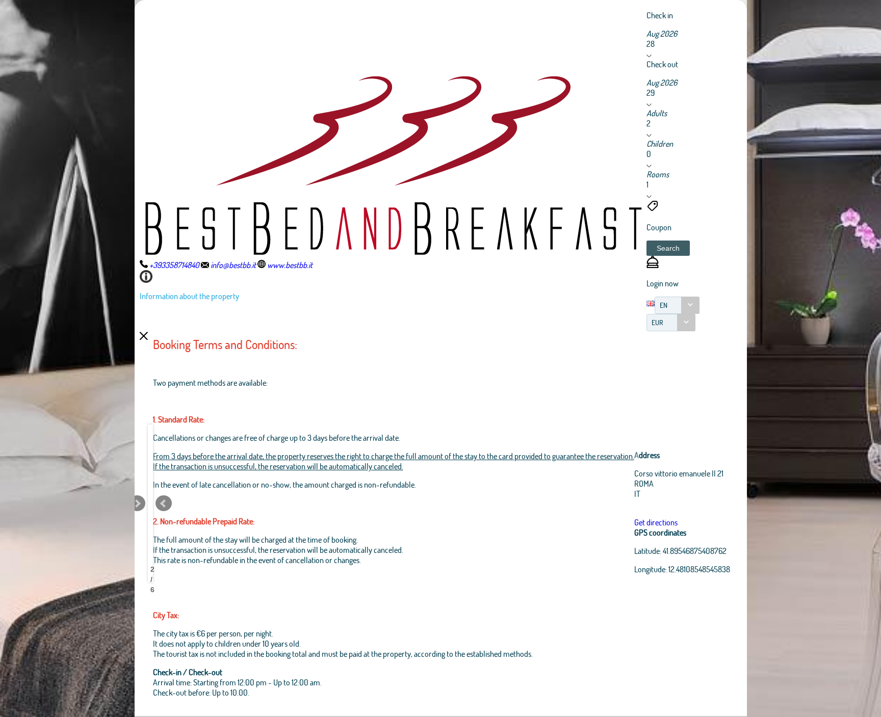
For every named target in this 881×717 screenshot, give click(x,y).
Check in (659, 15)
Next (137, 503)
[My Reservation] (652, 264)
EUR (657, 322)
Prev (164, 503)
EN (663, 305)
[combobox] (677, 305)
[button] (668, 248)
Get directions (656, 522)
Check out (662, 64)
